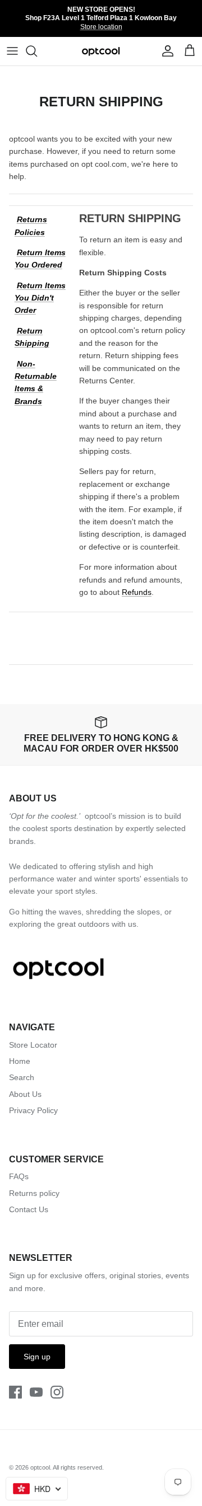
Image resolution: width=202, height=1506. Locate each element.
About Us (25, 1094)
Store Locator (33, 1044)
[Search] (37, 51)
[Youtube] (36, 1392)
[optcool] (101, 51)
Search (21, 1077)
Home (19, 1061)
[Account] (165, 51)
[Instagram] (56, 1392)
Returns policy (34, 1193)
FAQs (19, 1176)
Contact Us (28, 1209)
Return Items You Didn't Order (40, 298)
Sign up (37, 1356)
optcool (40, 1467)
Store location (101, 27)
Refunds (137, 592)
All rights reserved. (78, 1467)
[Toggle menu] (12, 51)
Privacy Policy (33, 1110)
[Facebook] (15, 1392)
